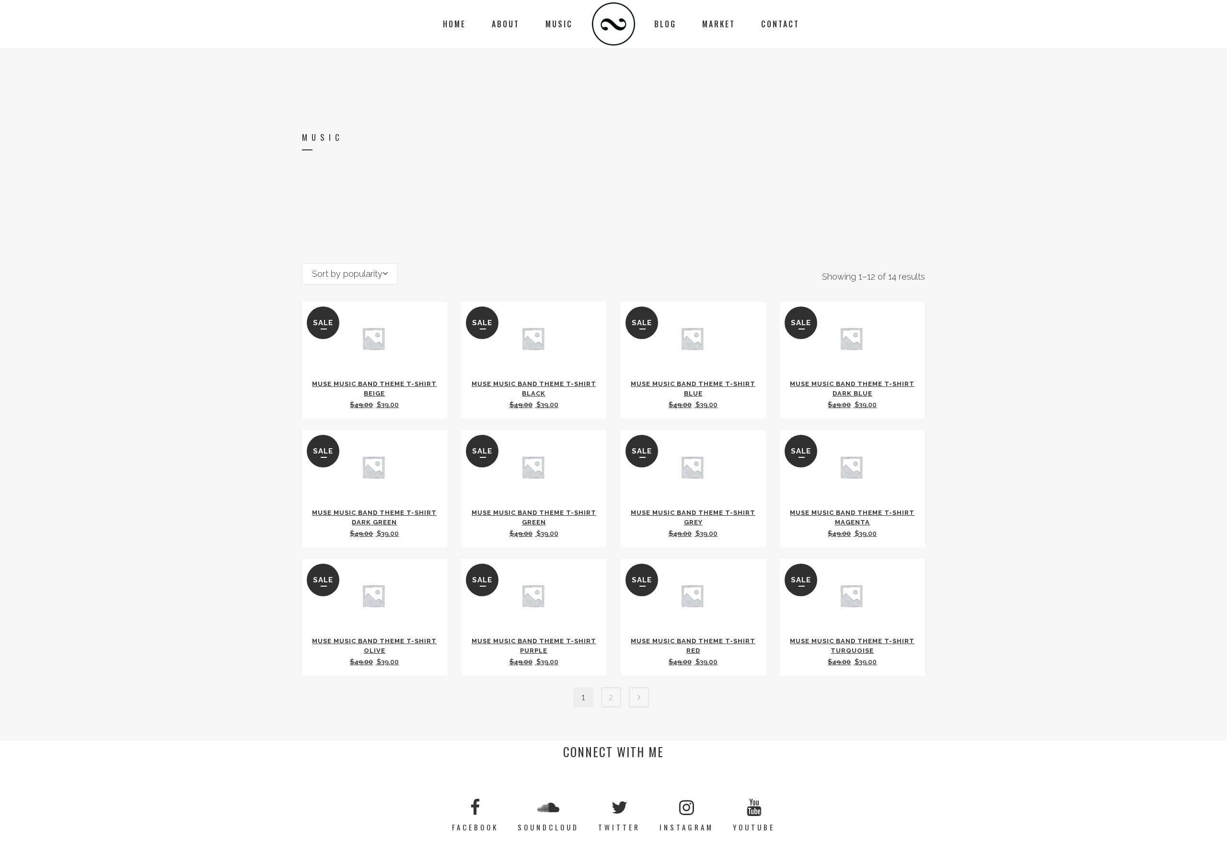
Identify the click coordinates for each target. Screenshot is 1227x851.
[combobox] (350, 273)
